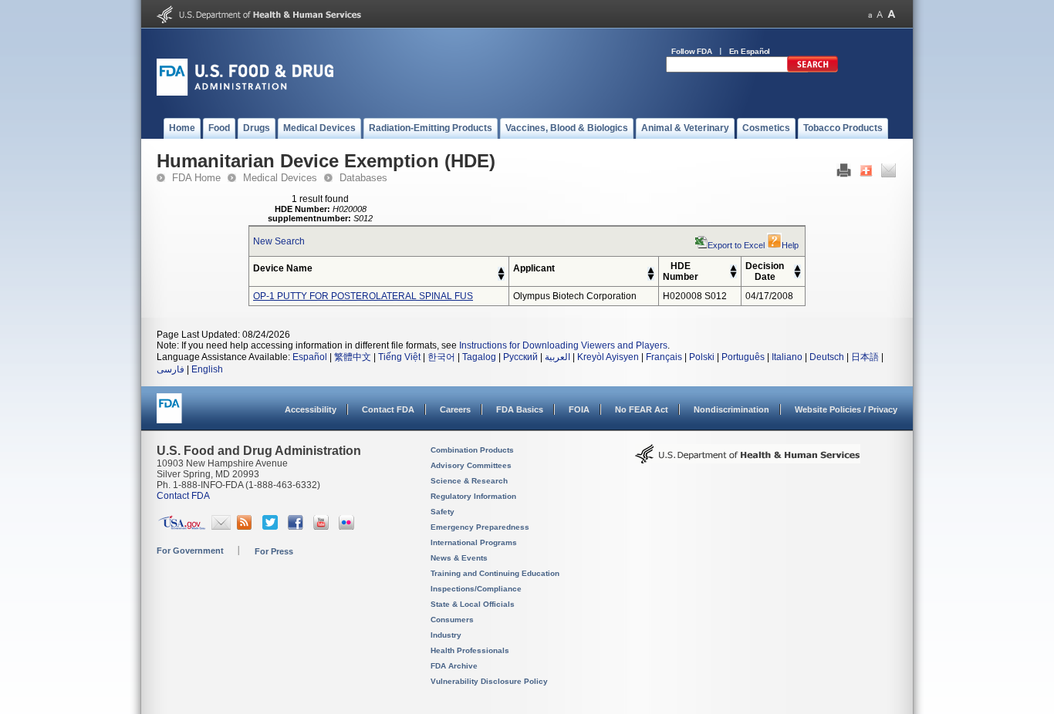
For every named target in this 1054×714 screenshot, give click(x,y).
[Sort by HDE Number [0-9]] (733, 268)
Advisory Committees (471, 465)
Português (743, 357)
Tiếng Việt (399, 357)
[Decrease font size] (870, 14)
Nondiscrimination (731, 409)
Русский (520, 357)
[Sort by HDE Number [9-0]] (733, 275)
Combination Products (472, 450)
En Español (750, 51)
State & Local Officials (473, 604)
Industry (446, 635)
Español (309, 357)
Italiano (787, 357)
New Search (279, 241)
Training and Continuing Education (495, 573)
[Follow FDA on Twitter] (272, 526)
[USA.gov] (181, 526)
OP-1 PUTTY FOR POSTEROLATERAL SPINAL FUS (363, 296)
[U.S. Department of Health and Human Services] (259, 20)
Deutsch (826, 357)
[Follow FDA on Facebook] (297, 526)
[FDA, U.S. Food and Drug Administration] (245, 92)
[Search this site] (812, 69)
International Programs (474, 542)
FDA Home (196, 178)
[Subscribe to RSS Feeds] (246, 526)
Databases (363, 178)
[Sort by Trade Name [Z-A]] (501, 277)
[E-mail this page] (888, 174)
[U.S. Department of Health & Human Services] (747, 459)
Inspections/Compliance (476, 588)
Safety (442, 511)
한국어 (441, 357)
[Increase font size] (891, 14)
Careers (455, 409)
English (207, 369)
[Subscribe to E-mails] (221, 526)
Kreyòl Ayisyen (608, 357)
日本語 (865, 357)
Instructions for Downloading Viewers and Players (563, 345)
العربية (557, 357)
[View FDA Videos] (323, 526)
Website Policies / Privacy (846, 409)
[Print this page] (843, 174)
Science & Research (469, 481)
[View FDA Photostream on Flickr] (348, 526)
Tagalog (479, 357)
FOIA (579, 409)
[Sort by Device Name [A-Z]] (501, 270)
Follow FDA (691, 51)
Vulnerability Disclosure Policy (489, 681)
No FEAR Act (641, 409)
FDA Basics (519, 409)
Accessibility (310, 409)
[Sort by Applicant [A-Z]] (650, 270)
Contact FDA (388, 409)
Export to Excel (736, 245)
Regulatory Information (473, 496)
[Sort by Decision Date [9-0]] (797, 275)
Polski (701, 357)
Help (790, 245)
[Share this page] (866, 174)
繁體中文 (352, 357)
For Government (190, 550)
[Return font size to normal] (880, 14)
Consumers (452, 619)
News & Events (459, 558)
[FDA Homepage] (169, 415)
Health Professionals (470, 650)
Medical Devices (280, 178)
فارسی (170, 369)
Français (664, 357)
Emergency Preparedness (480, 527)
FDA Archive (454, 666)
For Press (274, 551)
